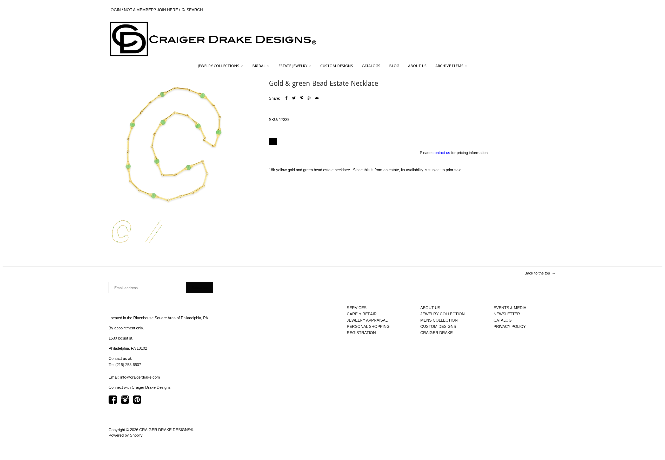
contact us (441, 152)
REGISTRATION (361, 332)
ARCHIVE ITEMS (449, 65)
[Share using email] (316, 98)
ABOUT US (417, 65)
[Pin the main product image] (301, 98)
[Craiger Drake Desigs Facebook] (113, 402)
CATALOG (503, 320)
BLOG (394, 65)
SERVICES (357, 307)
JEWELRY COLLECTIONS (219, 65)
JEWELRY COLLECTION (442, 314)
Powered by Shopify (126, 435)
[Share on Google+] (309, 98)
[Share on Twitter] (293, 98)
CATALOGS (371, 65)
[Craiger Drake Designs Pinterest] (137, 402)
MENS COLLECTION (439, 320)
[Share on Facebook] (286, 98)
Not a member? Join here (151, 10)
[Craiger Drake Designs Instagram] (125, 402)
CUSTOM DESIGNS (336, 65)
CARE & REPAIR (362, 314)
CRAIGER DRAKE (436, 332)
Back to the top (537, 273)
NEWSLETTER (507, 314)
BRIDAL (259, 65)
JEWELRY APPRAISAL (367, 320)
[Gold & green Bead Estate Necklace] (173, 144)
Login (115, 10)
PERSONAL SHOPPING (368, 326)
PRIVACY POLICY (510, 326)
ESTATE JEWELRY (293, 65)
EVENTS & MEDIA (510, 307)
